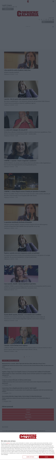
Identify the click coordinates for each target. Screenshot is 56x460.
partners (8, 443)
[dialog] (28, 446)
